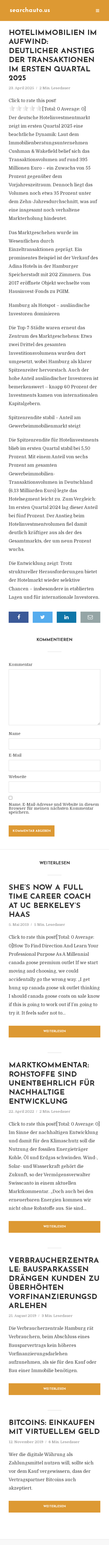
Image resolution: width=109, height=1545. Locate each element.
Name (14, 734)
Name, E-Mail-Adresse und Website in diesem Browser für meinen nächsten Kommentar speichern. (54, 808)
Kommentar (20, 664)
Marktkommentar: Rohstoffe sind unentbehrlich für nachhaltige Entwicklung (52, 1084)
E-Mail (15, 755)
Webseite (17, 777)
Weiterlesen (54, 1031)
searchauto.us (30, 10)
